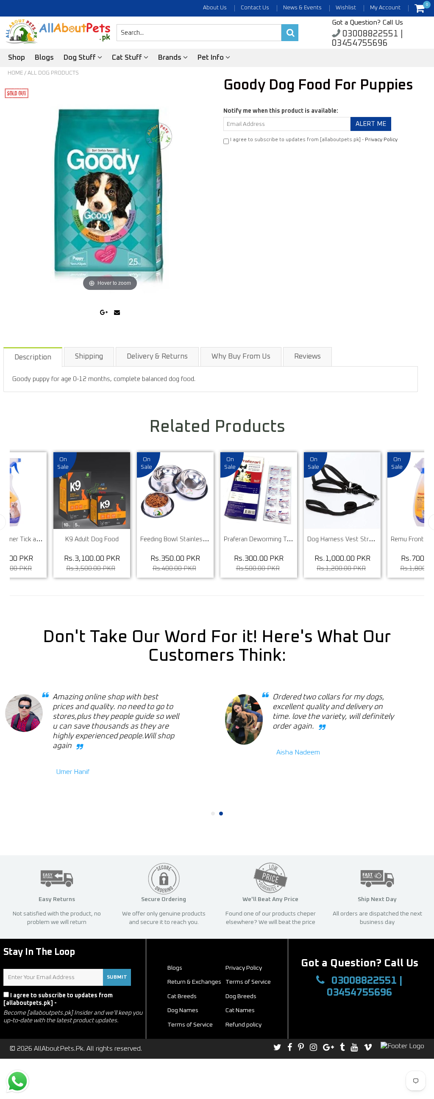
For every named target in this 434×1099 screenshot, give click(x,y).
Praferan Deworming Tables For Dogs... (278, 539)
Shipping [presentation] (89, 356)
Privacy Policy (381, 139)
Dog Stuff (80, 57)
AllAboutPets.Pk (58, 1048)
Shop (16, 57)
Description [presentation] (32, 357)
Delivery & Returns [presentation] (157, 356)
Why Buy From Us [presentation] (240, 356)
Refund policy (243, 1025)
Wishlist (346, 8)
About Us (215, 8)
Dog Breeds (240, 996)
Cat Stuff (128, 57)
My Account (385, 8)
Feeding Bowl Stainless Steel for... (188, 539)
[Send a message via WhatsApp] (17, 1081)
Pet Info (211, 57)
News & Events (302, 8)
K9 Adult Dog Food (92, 539)
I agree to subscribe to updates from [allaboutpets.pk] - (58, 999)
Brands (170, 57)
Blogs (44, 57)
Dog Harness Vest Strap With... (350, 539)
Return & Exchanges (194, 982)
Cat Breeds (182, 996)
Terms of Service (248, 982)
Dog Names (182, 1010)
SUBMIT (117, 977)
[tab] (33, 356)
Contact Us (255, 8)
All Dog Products (53, 73)
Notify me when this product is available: (280, 111)
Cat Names (240, 1010)
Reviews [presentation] (307, 356)
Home (15, 73)
